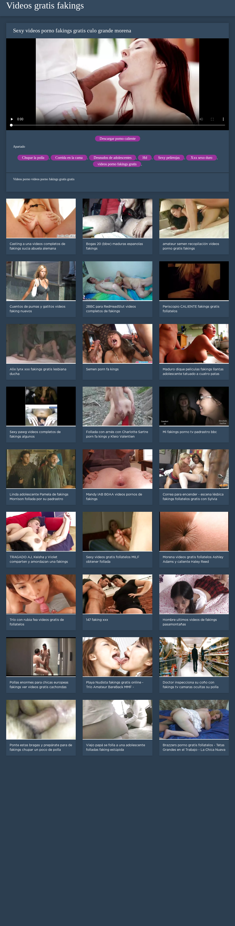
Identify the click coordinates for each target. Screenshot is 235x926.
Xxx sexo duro (201, 158)
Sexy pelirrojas (169, 158)
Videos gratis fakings (45, 5)
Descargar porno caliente (118, 139)
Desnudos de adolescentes (112, 158)
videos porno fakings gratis (117, 164)
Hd (145, 158)
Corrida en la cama (69, 158)
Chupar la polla (33, 158)
